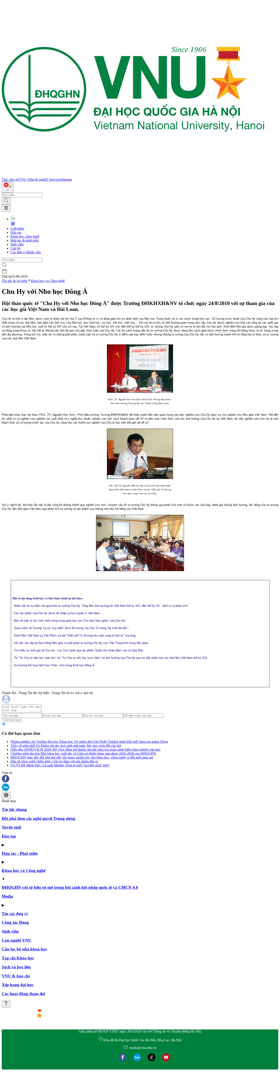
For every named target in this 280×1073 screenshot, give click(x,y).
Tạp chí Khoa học (18, 958)
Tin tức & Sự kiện (14, 281)
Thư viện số (10, 179)
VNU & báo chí (16, 976)
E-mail (40, 179)
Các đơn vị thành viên (25, 252)
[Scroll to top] (6, 1004)
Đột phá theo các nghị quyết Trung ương (38, 818)
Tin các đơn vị (15, 913)
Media (7, 896)
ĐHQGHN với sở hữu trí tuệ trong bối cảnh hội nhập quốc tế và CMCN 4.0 (70, 887)
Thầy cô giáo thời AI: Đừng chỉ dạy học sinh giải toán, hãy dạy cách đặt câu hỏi (65, 745)
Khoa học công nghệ (24, 236)
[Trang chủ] (133, 175)
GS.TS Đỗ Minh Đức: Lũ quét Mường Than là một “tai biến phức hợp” (60, 765)
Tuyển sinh (11, 827)
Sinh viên (17, 244)
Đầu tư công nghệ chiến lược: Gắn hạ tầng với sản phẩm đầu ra (54, 761)
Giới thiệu (17, 228)
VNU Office (27, 179)
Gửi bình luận (12, 720)
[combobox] (7, 187)
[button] (140, 779)
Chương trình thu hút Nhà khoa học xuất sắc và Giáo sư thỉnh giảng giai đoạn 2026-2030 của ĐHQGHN (83, 753)
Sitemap (66, 179)
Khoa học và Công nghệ (48, 281)
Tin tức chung (14, 809)
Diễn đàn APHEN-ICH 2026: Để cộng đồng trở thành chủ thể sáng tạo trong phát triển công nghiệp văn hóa (85, 749)
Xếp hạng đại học (17, 984)
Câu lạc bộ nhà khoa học (24, 949)
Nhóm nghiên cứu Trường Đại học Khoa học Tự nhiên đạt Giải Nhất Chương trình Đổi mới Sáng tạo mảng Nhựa (89, 741)
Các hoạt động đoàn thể (23, 993)
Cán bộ (15, 248)
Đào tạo (15, 232)
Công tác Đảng (15, 922)
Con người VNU (16, 940)
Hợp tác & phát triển (24, 240)
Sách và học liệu (16, 967)
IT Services (53, 179)
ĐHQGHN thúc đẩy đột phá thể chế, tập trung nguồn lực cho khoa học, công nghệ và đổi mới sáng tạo (81, 757)
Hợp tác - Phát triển (20, 853)
